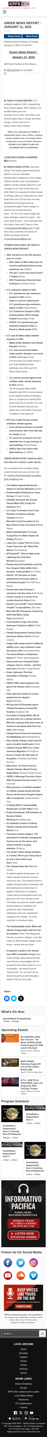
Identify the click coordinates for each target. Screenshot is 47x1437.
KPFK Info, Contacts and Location (23, 1392)
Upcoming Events (14, 1030)
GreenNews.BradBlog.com (18, 239)
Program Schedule (15, 1101)
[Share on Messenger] (14, 998)
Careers (23, 1407)
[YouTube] (31, 1412)
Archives (23, 1369)
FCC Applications (23, 1403)
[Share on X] (21, 998)
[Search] (45, 1333)
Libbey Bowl (37, 1072)
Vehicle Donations (23, 1384)
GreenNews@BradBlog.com (19, 228)
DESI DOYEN (13, 70)
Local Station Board (23, 1396)
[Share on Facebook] (7, 998)
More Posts (32, 36)
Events (23, 1365)
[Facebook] (15, 1412)
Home (23, 1349)
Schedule (23, 1353)
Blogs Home (14, 36)
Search (23, 1373)
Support (23, 1357)
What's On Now (12, 1011)
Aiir (38, 1432)
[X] (20, 1412)
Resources (24, 1399)
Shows (23, 1361)
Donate (23, 1388)
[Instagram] (26, 1412)
